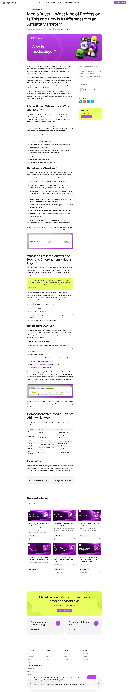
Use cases (46, 2)
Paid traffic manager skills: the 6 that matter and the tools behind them (89, 559)
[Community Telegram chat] (83, 626)
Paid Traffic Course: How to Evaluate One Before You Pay (38, 558)
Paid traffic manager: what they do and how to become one (63, 559)
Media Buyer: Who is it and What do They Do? (90, 67)
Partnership (86, 659)
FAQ (65, 656)
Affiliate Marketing (37, 9)
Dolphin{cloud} (50, 650)
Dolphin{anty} (31, 650)
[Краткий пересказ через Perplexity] (92, 101)
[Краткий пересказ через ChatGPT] (80, 101)
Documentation (68, 2)
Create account (120, 3)
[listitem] (35, 503)
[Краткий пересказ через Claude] (84, 101)
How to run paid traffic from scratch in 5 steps (63, 525)
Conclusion (82, 81)
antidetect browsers (46, 364)
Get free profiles (64, 610)
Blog (29, 9)
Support (66, 659)
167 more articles (89, 92)
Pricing (40, 2)
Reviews (60, 2)
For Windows (30, 668)
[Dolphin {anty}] (9, 3)
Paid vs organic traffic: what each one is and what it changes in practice (38, 526)
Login (110, 3)
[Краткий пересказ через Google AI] (88, 101)
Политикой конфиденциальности (69, 681)
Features (53, 2)
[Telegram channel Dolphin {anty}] (45, 626)
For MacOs (30, 671)
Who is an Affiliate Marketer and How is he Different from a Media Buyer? (90, 72)
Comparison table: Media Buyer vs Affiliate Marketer (90, 77)
